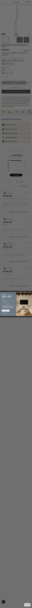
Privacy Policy (3, 308)
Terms (5, 308)
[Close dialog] (31, 293)
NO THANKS (4, 313)
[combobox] (3, 304)
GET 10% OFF (6, 310)
